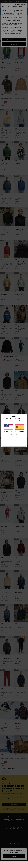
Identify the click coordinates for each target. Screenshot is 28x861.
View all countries (14, 434)
